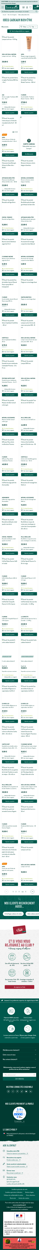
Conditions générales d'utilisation (13, 1192)
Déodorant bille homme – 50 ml (28, 827)
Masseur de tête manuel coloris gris (8, 420)
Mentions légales (29, 1192)
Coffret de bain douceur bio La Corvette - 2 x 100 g (29, 619)
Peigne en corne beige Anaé (28, 299)
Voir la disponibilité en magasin (20, 31)
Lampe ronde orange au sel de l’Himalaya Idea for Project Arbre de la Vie (29, 788)
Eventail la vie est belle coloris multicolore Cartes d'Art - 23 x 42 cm (10, 748)
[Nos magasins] (23, 7)
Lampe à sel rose (25, 866)
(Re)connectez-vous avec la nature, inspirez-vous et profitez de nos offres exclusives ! (19, 1068)
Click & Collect (28, 1018)
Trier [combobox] (33, 27)
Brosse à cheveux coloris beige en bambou (27, 181)
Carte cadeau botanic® (27, 661)
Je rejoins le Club (19, 987)
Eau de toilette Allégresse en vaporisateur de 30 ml (9, 706)
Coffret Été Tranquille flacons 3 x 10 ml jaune (10, 619)
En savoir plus (18, 1121)
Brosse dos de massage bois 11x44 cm (28, 500)
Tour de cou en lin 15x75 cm (28, 419)
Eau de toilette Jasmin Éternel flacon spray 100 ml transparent (10, 301)
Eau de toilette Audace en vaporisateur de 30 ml (27, 706)
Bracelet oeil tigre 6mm (8, 219)
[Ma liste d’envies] (30, 7)
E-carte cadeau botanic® (8, 661)
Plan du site (13, 1198)
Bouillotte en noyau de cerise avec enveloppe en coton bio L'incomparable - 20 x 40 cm (28, 540)
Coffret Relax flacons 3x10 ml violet (9, 579)
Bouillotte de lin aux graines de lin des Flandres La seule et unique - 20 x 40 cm (10, 788)
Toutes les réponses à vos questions (16, 1153)
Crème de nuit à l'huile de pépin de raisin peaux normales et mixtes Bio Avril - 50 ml (10, 871)
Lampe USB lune (25, 380)
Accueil (4, 14)
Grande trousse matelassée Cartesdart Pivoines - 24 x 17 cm (9, 382)
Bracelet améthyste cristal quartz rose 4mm (9, 539)
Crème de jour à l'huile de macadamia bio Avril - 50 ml (9, 140)
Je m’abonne (19, 1079)
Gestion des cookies (24, 1198)
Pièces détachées (30, 1195)
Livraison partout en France (11, 1035)
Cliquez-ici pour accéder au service (16, 1166)
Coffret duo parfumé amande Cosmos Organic (9, 827)
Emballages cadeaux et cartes (13, 914)
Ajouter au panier (9, 72)
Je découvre (29, 154)
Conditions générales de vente (19, 1189)
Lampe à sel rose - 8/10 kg (9, 56)
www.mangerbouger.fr (19, 1205)
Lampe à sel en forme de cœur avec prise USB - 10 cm (29, 340)
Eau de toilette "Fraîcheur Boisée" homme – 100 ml (27, 97)
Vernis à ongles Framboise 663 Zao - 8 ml (10, 97)
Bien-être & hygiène (12, 14)
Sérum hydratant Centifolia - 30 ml (9, 340)
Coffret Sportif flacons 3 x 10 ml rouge (28, 579)
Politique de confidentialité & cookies (13, 1195)
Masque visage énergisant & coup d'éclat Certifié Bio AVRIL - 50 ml (29, 58)
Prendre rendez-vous (12, 1160)
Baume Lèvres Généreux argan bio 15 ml (8, 259)
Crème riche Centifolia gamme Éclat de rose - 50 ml (29, 459)
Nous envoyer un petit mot (14, 1173)
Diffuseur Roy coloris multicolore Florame (7, 459)
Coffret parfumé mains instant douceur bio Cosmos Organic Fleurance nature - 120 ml (29, 748)
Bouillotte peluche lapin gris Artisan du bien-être (28, 220)
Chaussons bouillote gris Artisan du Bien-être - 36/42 (9, 181)
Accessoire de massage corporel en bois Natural (27, 259)
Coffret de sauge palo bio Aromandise (8, 500)
